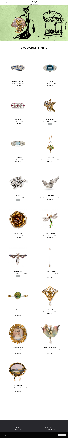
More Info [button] (4, 436)
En (61, 2)
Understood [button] (62, 435)
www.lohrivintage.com (50, 431)
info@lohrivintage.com (50, 429)
